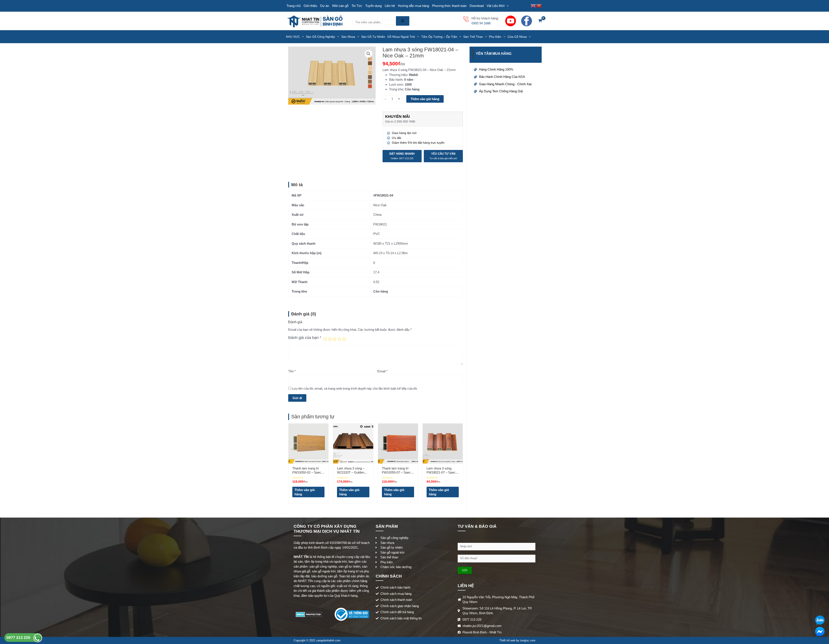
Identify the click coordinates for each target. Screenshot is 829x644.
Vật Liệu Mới (496, 6)
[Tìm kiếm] (402, 21)
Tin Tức (356, 6)
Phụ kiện (495, 36)
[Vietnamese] (539, 5)
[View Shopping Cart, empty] (540, 21)
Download (477, 6)
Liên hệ (390, 6)
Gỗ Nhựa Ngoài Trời (401, 36)
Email (382, 371)
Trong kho (396, 89)
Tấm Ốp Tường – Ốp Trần (439, 36)
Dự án (324, 6)
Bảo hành (395, 79)
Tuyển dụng (373, 6)
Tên (292, 371)
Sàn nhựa (348, 36)
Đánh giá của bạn (304, 337)
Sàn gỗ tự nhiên (373, 36)
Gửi (464, 570)
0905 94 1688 (480, 23)
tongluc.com (527, 640)
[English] (533, 5)
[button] (368, 54)
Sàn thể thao (473, 36)
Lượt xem (396, 84)
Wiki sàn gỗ (340, 6)
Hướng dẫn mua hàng (413, 6)
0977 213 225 (18, 637)
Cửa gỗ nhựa (517, 36)
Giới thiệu (310, 6)
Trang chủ (293, 6)
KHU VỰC (293, 36)
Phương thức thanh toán (449, 6)
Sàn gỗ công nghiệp (320, 36)
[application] (507, 6)
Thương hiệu (398, 75)
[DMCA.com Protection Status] (309, 614)
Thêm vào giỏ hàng (425, 99)
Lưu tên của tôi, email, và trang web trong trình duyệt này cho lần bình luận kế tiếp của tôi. (355, 388)
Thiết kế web (507, 640)
